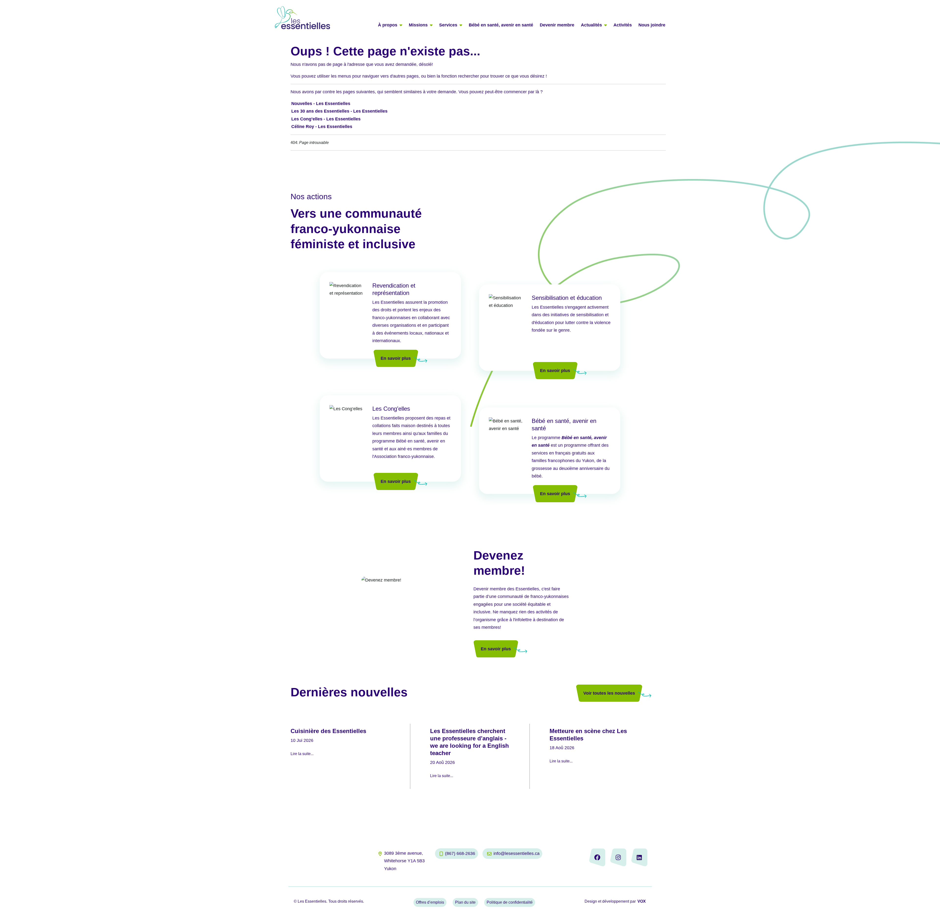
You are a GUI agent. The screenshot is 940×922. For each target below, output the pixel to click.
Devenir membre (557, 25)
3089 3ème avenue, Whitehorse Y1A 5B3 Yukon (404, 861)
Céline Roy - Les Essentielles (321, 126)
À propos (387, 25)
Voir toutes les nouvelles (609, 693)
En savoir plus (396, 358)
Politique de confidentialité (510, 902)
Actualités (591, 25)
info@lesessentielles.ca (517, 853)
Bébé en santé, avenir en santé (501, 25)
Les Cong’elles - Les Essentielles (326, 119)
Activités (622, 25)
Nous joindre (651, 25)
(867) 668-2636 (460, 853)
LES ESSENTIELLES (302, 17)
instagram (618, 857)
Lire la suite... (302, 754)
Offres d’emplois (430, 902)
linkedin (639, 857)
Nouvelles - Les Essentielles (320, 103)
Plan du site (465, 902)
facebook (597, 857)
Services (448, 25)
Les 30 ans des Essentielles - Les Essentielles (339, 111)
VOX (641, 901)
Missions (418, 25)
